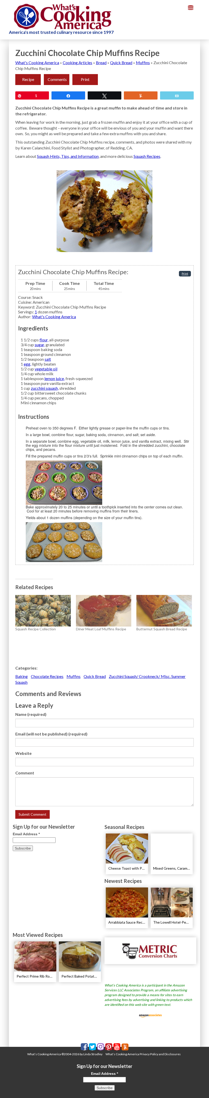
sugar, (40, 344)
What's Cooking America (37, 62)
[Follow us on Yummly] (125, 1047)
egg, (27, 364)
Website (23, 753)
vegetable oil (46, 368)
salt (48, 359)
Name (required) (30, 714)
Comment (24, 772)
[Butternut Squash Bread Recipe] (164, 611)
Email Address (26, 834)
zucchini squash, (45, 388)
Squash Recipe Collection (35, 629)
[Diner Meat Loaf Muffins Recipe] (104, 611)
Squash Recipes (147, 156)
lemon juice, (54, 378)
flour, (44, 339)
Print (85, 79)
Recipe (28, 79)
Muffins (143, 62)
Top (196, 1085)
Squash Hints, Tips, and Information (68, 156)
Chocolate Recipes (47, 676)
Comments (57, 79)
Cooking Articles (77, 62)
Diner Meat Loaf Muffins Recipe (101, 629)
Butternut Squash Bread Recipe (161, 629)
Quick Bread (121, 62)
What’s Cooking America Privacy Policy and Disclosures (143, 1054)
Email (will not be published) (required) (51, 733)
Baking (21, 676)
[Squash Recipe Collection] (43, 611)
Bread (101, 62)
